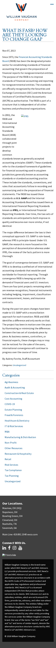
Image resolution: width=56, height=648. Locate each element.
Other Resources (13, 448)
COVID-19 (10, 404)
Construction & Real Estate (19, 393)
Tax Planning (12, 475)
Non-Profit (11, 442)
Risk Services (11, 464)
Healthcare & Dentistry (17, 420)
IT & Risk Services (14, 426)
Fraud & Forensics (14, 415)
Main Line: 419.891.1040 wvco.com (20, 534)
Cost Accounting (13, 398)
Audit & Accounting (15, 387)
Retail (8, 459)
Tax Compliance (13, 470)
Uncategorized (19, 365)
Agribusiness (11, 382)
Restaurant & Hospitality (18, 453)
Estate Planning (13, 409)
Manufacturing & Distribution (20, 437)
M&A (7, 431)
